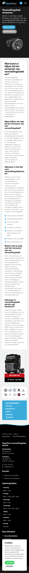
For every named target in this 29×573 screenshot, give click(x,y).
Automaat (9, 406)
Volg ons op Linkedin (11, 475)
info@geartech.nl (9, 466)
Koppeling (9, 414)
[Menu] (24, 3)
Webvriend (22, 570)
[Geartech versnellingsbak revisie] (12, 3)
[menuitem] (24, 3)
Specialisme (6, 436)
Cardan (8, 411)
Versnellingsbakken (12, 403)
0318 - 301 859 (15, 380)
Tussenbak (9, 417)
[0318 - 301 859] (20, 3)
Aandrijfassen (10, 409)
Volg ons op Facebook (12, 478)
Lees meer (9, 566)
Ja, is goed (9, 562)
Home (16, 434)
